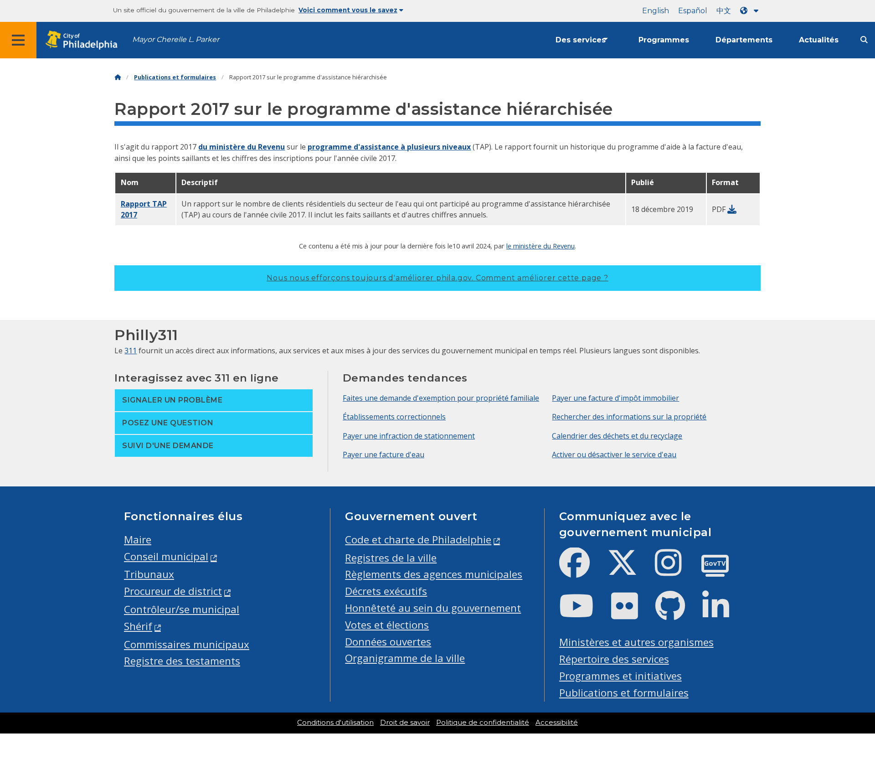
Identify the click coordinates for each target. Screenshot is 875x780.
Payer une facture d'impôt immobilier (615, 398)
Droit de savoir (405, 722)
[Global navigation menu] (18, 40)
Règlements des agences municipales (433, 574)
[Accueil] (117, 77)
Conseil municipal (166, 556)
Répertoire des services (614, 659)
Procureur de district (173, 591)
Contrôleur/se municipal (181, 609)
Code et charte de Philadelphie (418, 539)
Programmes (663, 40)
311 (130, 351)
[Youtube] (583, 613)
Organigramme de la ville (405, 658)
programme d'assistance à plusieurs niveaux (389, 147)
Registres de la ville (391, 558)
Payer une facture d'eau (383, 454)
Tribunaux (149, 574)
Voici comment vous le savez (348, 10)
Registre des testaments (182, 661)
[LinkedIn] (723, 613)
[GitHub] (677, 613)
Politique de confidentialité (482, 722)
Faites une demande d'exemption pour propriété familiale (441, 398)
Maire (137, 539)
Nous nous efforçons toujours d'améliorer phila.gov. (437, 278)
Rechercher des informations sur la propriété (629, 417)
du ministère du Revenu (241, 147)
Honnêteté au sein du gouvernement (433, 608)
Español (692, 10)
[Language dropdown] (751, 10)
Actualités (819, 40)
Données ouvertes (388, 642)
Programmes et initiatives (620, 676)
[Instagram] (675, 570)
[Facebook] (581, 570)
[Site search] (864, 40)
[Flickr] (632, 613)
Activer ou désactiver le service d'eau (614, 454)
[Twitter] (629, 570)
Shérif (138, 626)
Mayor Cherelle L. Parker (175, 39)
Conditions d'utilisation (335, 722)
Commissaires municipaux (186, 644)
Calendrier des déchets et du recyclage (617, 436)
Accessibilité (556, 722)
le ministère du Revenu (540, 245)
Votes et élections (387, 625)
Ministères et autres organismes (636, 642)
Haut (847, 735)
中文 (723, 10)
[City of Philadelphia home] (84, 40)
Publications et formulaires (175, 77)
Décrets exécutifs (386, 591)
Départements (743, 40)
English (655, 10)
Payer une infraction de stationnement (409, 436)
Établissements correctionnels (394, 417)
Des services (581, 40)
